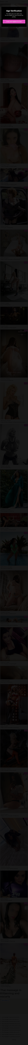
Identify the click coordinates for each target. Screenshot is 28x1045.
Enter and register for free (14, 21)
